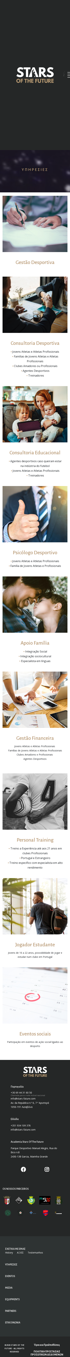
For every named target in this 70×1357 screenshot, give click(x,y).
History (9, 1252)
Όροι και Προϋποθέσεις (47, 1345)
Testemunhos (35, 1252)
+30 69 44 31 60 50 (21, 1092)
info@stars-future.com (23, 1098)
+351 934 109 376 (21, 1125)
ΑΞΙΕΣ (20, 1252)
